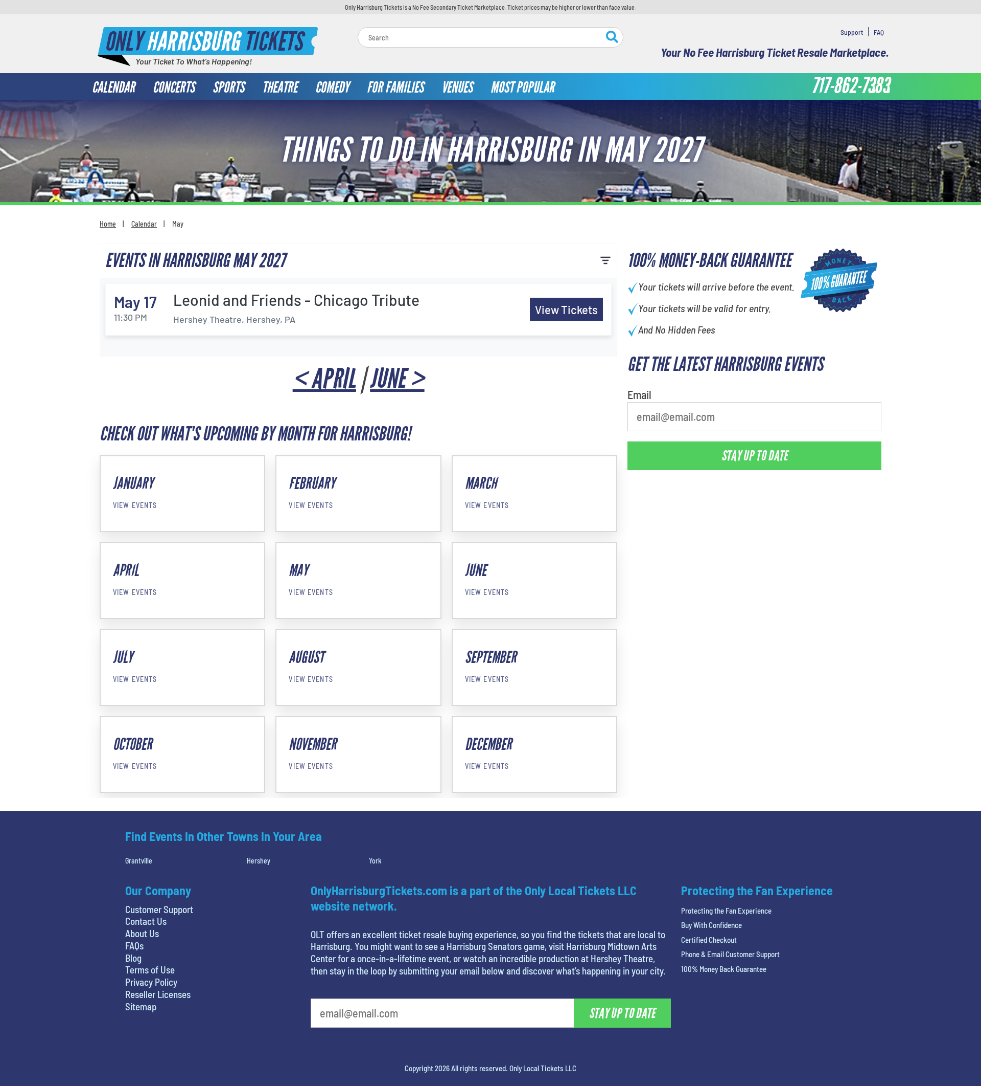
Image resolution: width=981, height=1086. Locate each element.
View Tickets (566, 309)
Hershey (258, 860)
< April (324, 379)
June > (397, 379)
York (375, 860)
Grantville (138, 860)
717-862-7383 (850, 86)
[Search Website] (612, 38)
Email (639, 394)
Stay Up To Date (754, 456)
